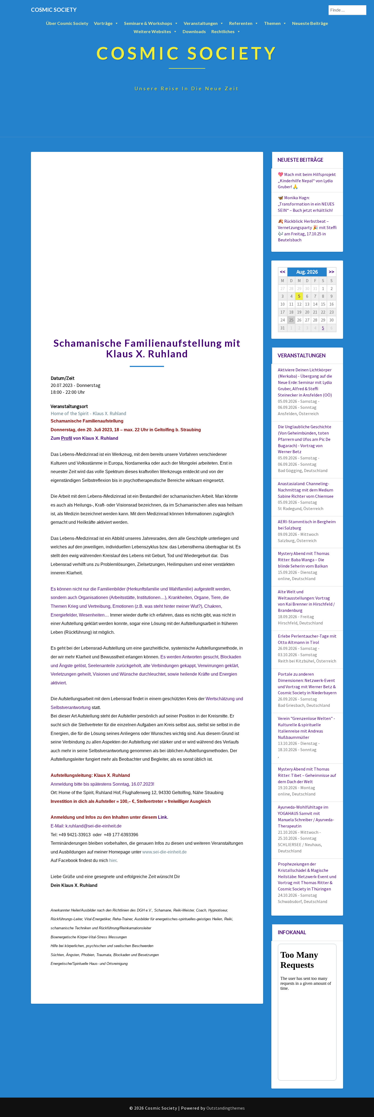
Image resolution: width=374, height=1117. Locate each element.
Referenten (240, 23)
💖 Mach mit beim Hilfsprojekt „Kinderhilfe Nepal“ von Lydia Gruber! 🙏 (307, 181)
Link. (163, 817)
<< (282, 271)
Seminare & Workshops (148, 23)
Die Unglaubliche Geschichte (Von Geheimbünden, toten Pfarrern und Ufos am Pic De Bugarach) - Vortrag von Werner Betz (304, 439)
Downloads (194, 31)
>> (331, 271)
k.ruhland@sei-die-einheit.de (93, 826)
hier (112, 860)
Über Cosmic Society (67, 23)
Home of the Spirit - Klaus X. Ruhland (88, 413)
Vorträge (103, 23)
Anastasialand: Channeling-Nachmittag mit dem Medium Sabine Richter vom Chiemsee (305, 490)
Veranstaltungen (201, 23)
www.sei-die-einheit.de (164, 852)
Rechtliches (223, 31)
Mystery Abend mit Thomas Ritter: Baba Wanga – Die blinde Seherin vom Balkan (303, 560)
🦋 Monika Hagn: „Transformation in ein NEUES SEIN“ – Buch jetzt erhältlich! (306, 204)
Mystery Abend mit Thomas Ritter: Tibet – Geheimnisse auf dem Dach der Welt (307, 775)
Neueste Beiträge (310, 23)
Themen (272, 23)
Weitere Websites (152, 31)
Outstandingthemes (225, 1108)
